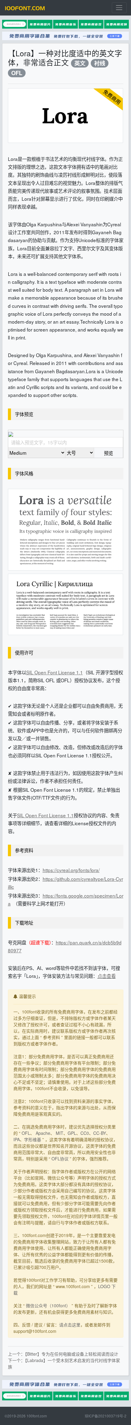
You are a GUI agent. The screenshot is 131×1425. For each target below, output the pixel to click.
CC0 (84, 1133)
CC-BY (99, 1133)
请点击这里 (69, 1325)
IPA (16, 1139)
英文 (79, 63)
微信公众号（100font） (48, 1305)
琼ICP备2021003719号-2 (105, 1415)
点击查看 (106, 975)
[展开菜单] (119, 7)
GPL (72, 1133)
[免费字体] (25, 7)
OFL (16, 73)
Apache (43, 1133)
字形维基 (32, 1139)
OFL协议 (60, 1159)
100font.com (37, 1415)
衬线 (99, 63)
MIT (59, 1133)
